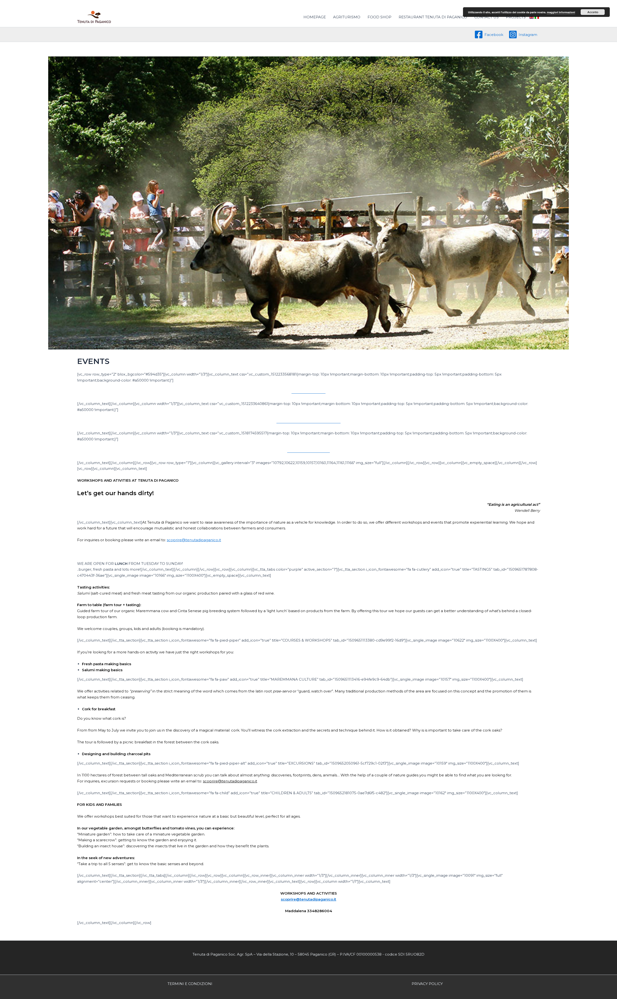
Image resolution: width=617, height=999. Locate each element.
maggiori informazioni (561, 12)
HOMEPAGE (314, 17)
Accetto (592, 12)
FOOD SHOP (379, 17)
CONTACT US (486, 17)
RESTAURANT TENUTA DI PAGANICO (433, 17)
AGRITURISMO (346, 17)
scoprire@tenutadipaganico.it (194, 540)
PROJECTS (516, 17)
